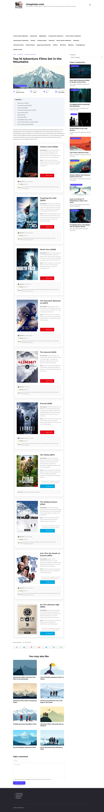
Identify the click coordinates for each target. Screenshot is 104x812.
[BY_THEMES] (80, 125)
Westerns (71, 45)
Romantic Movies (18, 45)
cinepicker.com (35, 4)
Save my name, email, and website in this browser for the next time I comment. (33, 779)
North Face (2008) (22, 108)
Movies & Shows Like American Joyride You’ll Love (80, 175)
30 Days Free (49, 486)
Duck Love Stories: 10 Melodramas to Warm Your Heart (78, 200)
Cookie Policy (19, 793)
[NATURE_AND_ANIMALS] (80, 196)
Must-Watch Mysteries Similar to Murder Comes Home (80, 81)
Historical (51, 40)
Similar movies (17, 49)
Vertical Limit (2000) (23, 103)
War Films (63, 45)
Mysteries (76, 40)
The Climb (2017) (22, 117)
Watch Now (49, 175)
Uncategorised (80, 45)
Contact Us (18, 796)
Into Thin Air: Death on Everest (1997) (27, 122)
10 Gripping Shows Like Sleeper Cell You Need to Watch (80, 225)
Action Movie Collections (20, 36)
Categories (73, 54)
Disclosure (18, 798)
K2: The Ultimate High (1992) (25, 124)
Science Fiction (30, 45)
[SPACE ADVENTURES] (80, 149)
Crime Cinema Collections (73, 36)
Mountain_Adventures (20, 85)
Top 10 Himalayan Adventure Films (24, 747)
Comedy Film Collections (55, 36)
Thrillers (55, 45)
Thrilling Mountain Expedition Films (25, 724)
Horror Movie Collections (64, 40)
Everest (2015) (21, 115)
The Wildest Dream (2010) (24, 119)
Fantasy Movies (42, 40)
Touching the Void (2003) (24, 105)
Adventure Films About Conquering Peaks (25, 701)
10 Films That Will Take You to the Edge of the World (51, 701)
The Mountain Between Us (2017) (26, 110)
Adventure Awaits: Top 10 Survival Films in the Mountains (24, 678)
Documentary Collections (21, 40)
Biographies (42, 36)
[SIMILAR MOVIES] (80, 77)
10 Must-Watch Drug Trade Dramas (78, 129)
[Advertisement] (52, 22)
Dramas (33, 40)
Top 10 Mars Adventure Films (79, 152)
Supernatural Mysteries (44, 45)
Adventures (33, 36)
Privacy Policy (19, 795)
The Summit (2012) (22, 112)
